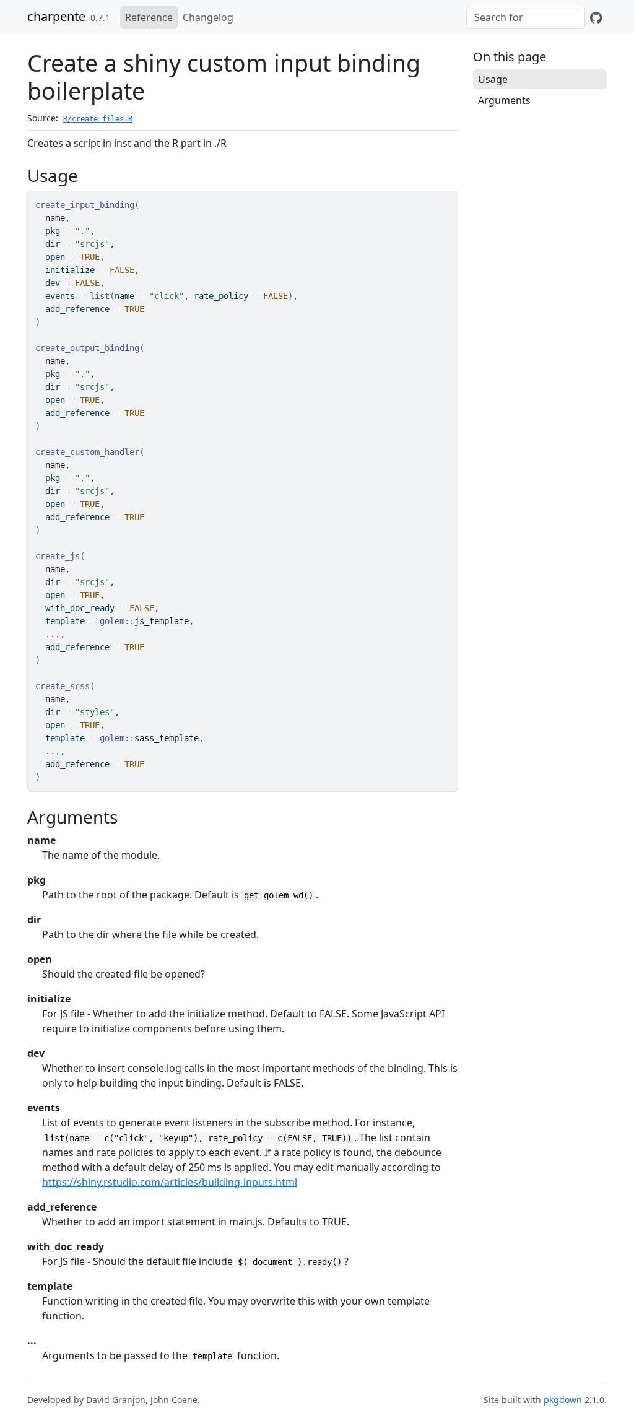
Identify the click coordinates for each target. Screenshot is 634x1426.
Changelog (208, 17)
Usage (493, 79)
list (100, 296)
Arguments (504, 100)
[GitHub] (596, 17)
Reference (149, 17)
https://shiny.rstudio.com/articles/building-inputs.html (169, 1182)
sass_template (166, 738)
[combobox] (525, 17)
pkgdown (563, 1400)
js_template (161, 621)
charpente (56, 16)
